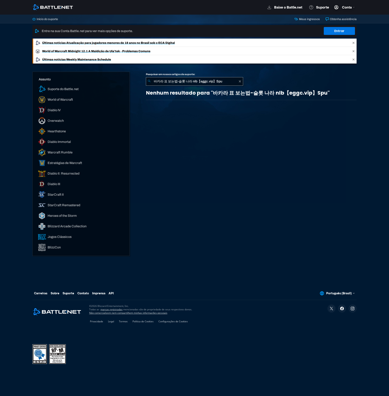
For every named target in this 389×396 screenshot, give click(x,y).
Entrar (339, 31)
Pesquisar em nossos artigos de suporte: (170, 74)
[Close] (354, 43)
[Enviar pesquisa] (149, 81)
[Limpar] (240, 81)
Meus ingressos (309, 19)
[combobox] (194, 81)
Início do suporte (47, 19)
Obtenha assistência (343, 19)
